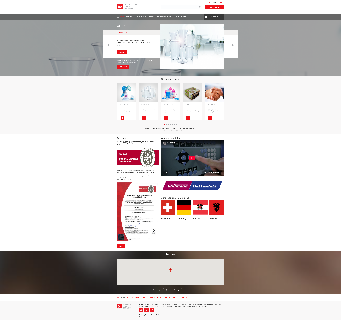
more (121, 246)
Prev (108, 45)
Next (233, 45)
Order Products (153, 17)
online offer (248, 67)
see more (127, 117)
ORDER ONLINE (214, 7)
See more (248, 52)
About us (176, 17)
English (214, 2)
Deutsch (221, 2)
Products (129, 17)
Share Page (214, 17)
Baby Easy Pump (141, 17)
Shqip (209, 2)
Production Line (165, 17)
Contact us (184, 17)
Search (200, 7)
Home (122, 17)
